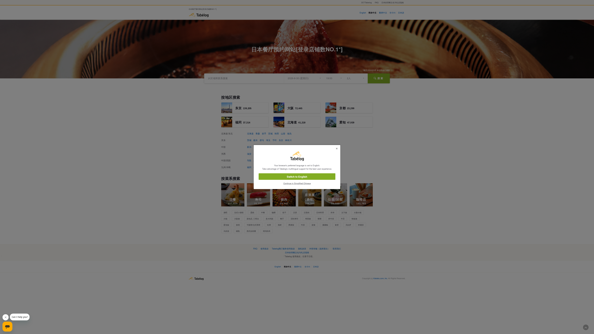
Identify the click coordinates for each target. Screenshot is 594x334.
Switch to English (297, 176)
